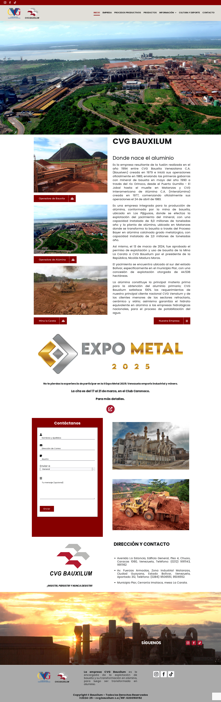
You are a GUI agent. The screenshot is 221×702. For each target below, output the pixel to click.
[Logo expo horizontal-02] (110, 333)
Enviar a (45, 466)
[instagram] (188, 643)
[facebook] (194, 643)
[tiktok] (199, 643)
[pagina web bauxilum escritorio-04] (53, 671)
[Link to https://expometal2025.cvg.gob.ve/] (110, 409)
